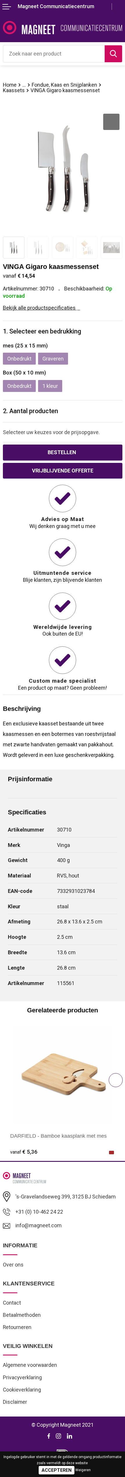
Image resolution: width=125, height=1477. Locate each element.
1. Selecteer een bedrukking (42, 331)
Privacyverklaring (22, 1377)
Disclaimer (15, 1402)
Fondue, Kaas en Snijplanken (64, 85)
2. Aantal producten (30, 411)
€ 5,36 (24, 1152)
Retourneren (17, 1327)
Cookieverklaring (22, 1390)
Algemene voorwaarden (30, 1365)
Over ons (13, 1265)
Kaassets (14, 90)
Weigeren (83, 1470)
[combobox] (54, 53)
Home (10, 85)
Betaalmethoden (22, 1315)
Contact (12, 1303)
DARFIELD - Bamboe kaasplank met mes (58, 1136)
